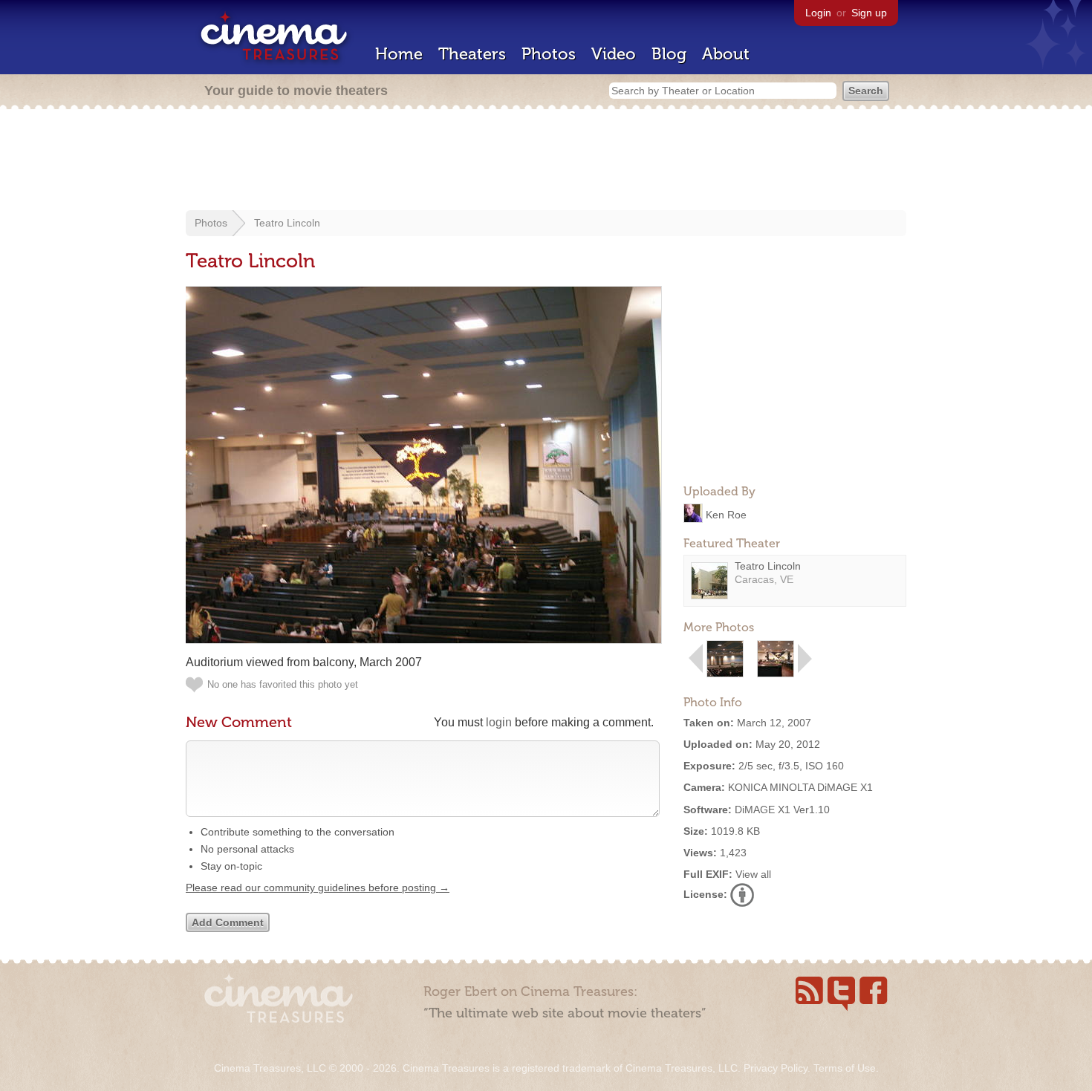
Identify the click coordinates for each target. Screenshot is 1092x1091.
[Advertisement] (546, 161)
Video (613, 54)
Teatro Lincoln (287, 223)
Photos (548, 54)
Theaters (472, 54)
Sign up (869, 13)
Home (399, 54)
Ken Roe (726, 514)
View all (753, 874)
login (499, 722)
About (726, 54)
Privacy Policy (775, 1068)
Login (818, 13)
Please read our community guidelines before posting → (317, 887)
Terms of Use (844, 1068)
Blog (668, 54)
